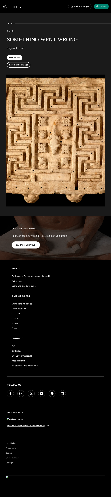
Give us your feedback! (22, 356)
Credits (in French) (13, 458)
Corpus (15, 318)
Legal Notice (10, 443)
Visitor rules (17, 281)
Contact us (16, 351)
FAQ (13, 346)
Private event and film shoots (25, 365)
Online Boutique (19, 308)
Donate (15, 323)
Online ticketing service (22, 304)
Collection (16, 313)
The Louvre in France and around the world (31, 276)
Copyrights (10, 463)
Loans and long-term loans (24, 286)
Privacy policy (11, 448)
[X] (31, 393)
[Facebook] (10, 393)
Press (14, 328)
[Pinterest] (52, 393)
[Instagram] (20, 393)
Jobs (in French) (19, 360)
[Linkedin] (62, 393)
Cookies (9, 453)
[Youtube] (41, 393)
